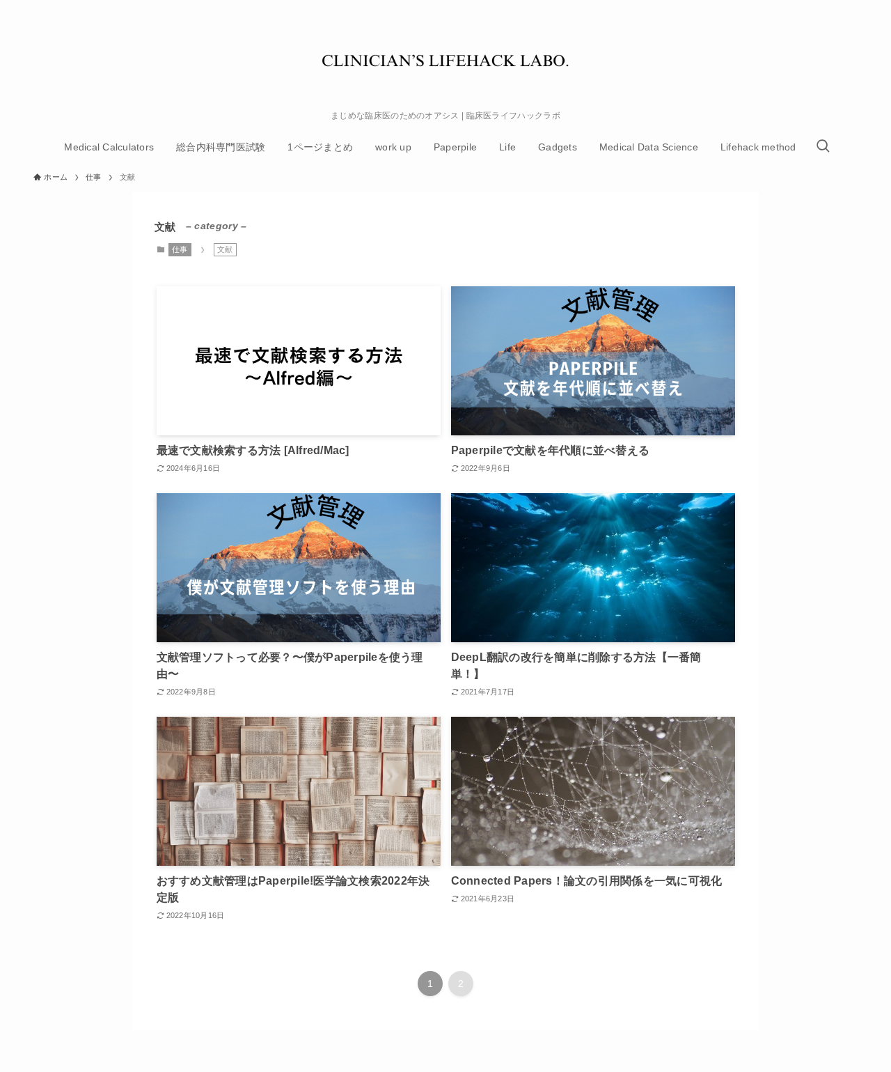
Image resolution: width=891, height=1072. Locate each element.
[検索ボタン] (822, 147)
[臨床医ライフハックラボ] (445, 58)
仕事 (180, 249)
